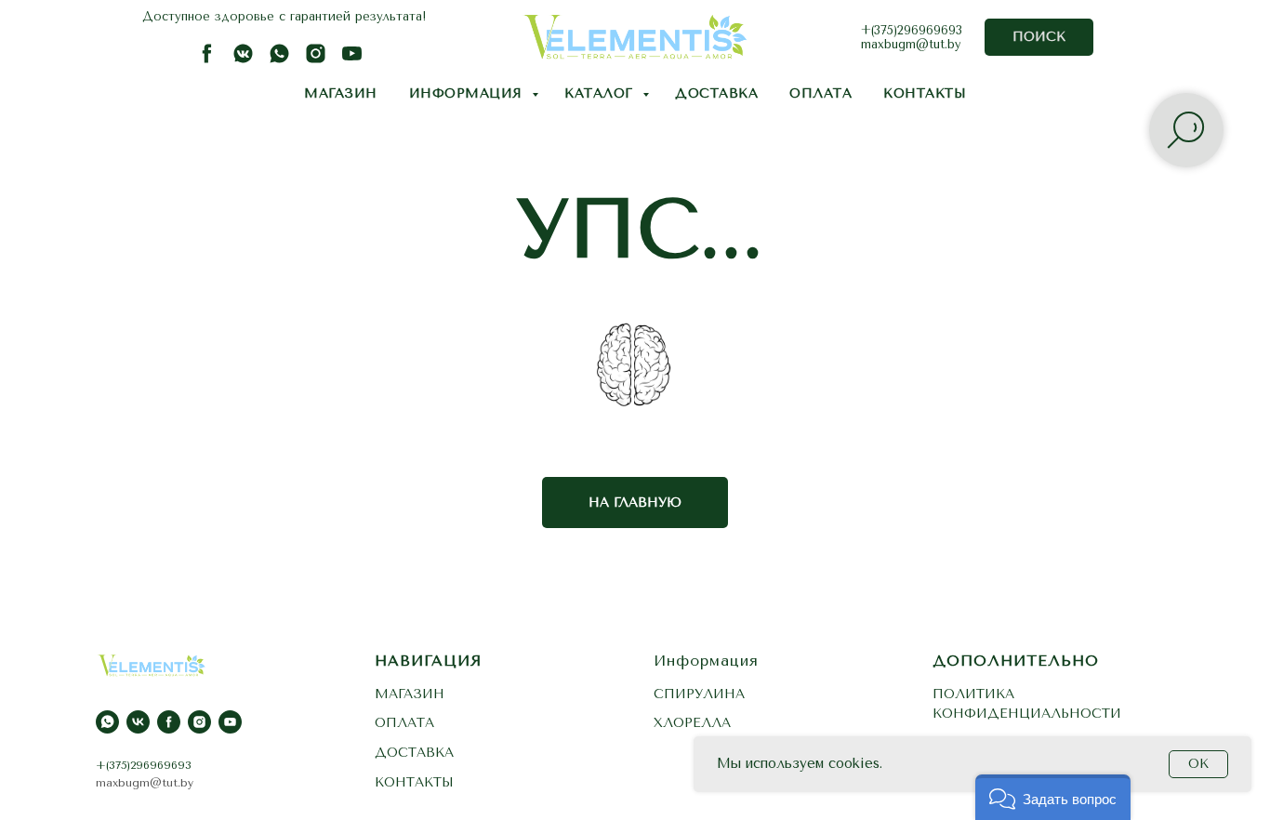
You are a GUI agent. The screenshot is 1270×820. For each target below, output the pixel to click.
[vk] (138, 722)
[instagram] (315, 60)
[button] (1053, 797)
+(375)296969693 (911, 30)
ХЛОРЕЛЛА (692, 723)
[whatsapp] (279, 60)
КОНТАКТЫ (924, 93)
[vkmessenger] (243, 60)
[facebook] (206, 60)
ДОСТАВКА (716, 93)
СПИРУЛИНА (699, 694)
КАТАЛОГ (601, 93)
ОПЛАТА (820, 93)
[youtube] (352, 60)
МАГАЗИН (340, 93)
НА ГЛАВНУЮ (635, 502)
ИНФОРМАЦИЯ (468, 93)
